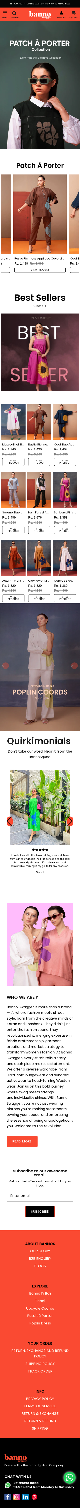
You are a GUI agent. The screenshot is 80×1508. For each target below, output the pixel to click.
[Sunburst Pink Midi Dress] (65, 490)
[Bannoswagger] (40, 15)
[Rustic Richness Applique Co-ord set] (40, 214)
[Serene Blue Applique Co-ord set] (13, 490)
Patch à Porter (40, 1315)
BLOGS (40, 1265)
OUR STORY (40, 1251)
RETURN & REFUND (40, 1420)
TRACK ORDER (40, 1371)
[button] (70, 821)
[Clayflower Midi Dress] (39, 558)
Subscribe (40, 1211)
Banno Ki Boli (40, 1293)
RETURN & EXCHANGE (40, 1413)
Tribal (40, 1300)
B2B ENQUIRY (40, 1258)
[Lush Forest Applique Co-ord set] (39, 490)
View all (40, 306)
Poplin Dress (40, 1323)
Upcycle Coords (40, 1308)
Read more (22, 1141)
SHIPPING (40, 1428)
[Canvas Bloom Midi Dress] (65, 558)
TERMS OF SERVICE (40, 1406)
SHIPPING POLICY (40, 1363)
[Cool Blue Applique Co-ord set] (65, 422)
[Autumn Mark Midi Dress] (13, 558)
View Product (40, 269)
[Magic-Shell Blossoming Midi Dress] (13, 422)
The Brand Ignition (35, 1465)
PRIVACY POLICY (40, 1398)
